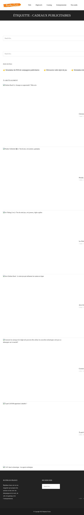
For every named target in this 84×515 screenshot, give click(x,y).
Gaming (49, 5)
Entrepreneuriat (61, 5)
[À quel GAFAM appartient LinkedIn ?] (33, 433)
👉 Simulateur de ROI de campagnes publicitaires (21, 70)
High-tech (39, 5)
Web (29, 5)
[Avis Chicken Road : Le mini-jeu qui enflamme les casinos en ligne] (33, 306)
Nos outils (74, 5)
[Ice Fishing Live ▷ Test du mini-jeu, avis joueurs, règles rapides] (33, 242)
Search (58, 486)
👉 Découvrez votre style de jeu (55, 70)
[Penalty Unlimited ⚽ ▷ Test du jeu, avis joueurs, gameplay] (33, 178)
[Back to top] (82, 513)
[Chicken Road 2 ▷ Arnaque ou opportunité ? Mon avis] (33, 115)
